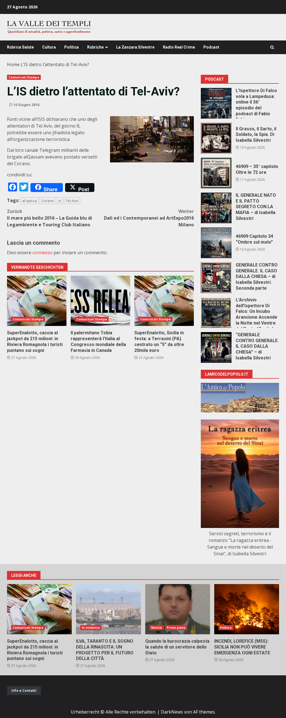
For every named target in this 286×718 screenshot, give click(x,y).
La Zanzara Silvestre (135, 47)
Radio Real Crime (179, 47)
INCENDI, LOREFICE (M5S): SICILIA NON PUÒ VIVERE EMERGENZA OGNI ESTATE (246, 609)
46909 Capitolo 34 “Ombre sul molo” (216, 242)
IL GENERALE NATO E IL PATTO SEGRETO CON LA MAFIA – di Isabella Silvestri (216, 208)
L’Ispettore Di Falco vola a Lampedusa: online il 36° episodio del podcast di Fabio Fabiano (216, 103)
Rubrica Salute (20, 47)
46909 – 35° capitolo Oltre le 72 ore (216, 173)
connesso (42, 252)
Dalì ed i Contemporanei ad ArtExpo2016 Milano (149, 218)
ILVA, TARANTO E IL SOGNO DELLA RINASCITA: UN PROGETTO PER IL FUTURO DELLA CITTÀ (108, 609)
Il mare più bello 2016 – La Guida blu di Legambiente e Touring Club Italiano (49, 218)
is (59, 200)
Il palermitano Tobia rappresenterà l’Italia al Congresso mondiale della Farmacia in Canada (100, 301)
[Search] (272, 47)
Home (13, 64)
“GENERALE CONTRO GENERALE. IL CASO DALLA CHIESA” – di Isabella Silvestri (216, 347)
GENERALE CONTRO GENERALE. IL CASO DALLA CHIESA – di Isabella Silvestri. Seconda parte (216, 277)
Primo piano (176, 628)
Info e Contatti (24, 690)
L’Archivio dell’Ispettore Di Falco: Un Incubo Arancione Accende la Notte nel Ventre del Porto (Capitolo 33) (216, 312)
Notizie (156, 628)
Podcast (211, 47)
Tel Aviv (72, 200)
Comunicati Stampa (24, 77)
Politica (71, 47)
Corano (47, 200)
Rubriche (95, 47)
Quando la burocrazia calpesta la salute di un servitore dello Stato (177, 609)
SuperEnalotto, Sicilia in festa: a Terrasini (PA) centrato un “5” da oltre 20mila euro (164, 301)
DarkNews (172, 712)
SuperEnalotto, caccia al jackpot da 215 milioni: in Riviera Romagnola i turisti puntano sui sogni (36, 301)
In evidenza (91, 628)
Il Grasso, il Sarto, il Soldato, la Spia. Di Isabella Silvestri (216, 138)
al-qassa (29, 200)
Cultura (49, 47)
